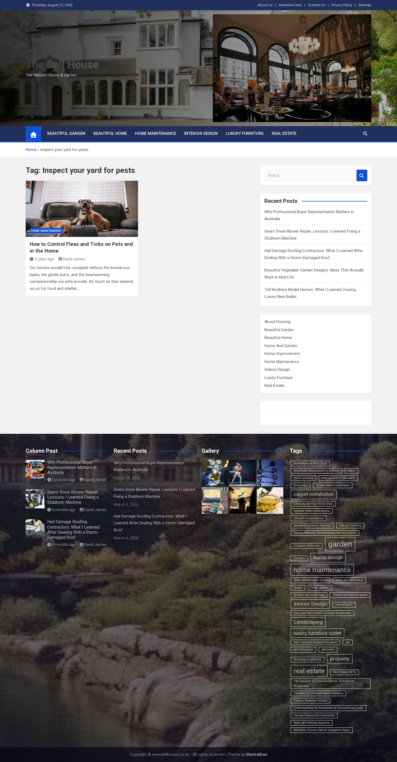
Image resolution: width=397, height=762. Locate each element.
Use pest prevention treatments (314, 715)
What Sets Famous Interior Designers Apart (322, 730)
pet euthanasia (303, 649)
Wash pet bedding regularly (311, 722)
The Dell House (62, 64)
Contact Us (316, 5)
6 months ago (64, 510)
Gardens (299, 558)
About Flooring (277, 321)
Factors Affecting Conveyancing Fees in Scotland (325, 533)
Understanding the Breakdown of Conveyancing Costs (328, 708)
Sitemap (364, 5)
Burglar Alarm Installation (332, 485)
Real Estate (284, 133)
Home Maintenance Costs (310, 580)
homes (298, 587)
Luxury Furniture (245, 133)
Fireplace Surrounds (306, 546)
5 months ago (64, 480)
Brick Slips (300, 485)
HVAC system (320, 587)
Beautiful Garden (66, 133)
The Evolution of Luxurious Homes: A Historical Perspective (324, 683)
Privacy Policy (341, 5)
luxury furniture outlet (317, 633)
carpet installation (314, 494)
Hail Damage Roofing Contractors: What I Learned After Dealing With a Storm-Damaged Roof (73, 529)
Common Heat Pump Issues (311, 511)
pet (348, 642)
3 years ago (44, 259)
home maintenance (322, 570)
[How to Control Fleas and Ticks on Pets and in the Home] (82, 209)
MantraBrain (257, 754)
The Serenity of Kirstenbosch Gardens (318, 693)
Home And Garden (280, 345)
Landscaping (308, 622)
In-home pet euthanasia (309, 595)
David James (74, 259)
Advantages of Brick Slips (310, 463)
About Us (265, 5)
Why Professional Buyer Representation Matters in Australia (71, 467)
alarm (351, 470)
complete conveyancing (308, 518)
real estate (309, 671)
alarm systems (303, 478)
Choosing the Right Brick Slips (313, 503)
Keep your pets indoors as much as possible (322, 613)
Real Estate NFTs (344, 672)
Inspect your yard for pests (350, 595)
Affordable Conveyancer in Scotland (316, 470)
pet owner (328, 649)
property (339, 659)
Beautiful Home (110, 133)
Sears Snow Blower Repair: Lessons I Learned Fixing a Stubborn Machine (73, 497)
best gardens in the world (338, 478)
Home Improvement (282, 353)
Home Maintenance (155, 133)
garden (340, 544)
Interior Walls (344, 604)
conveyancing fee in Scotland (312, 525)
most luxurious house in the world (315, 642)
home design (328, 557)
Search (361, 175)
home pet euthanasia (349, 580)
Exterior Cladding (350, 525)
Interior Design (201, 133)
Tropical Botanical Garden (310, 700)
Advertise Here (290, 5)
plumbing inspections (307, 659)
